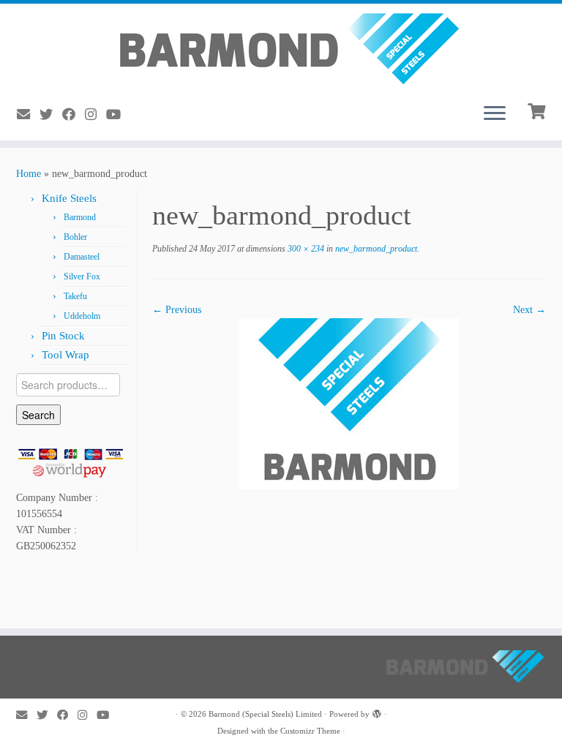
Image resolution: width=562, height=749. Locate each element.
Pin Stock (63, 336)
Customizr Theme (310, 730)
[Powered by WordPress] (377, 712)
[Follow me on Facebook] (73, 115)
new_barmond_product (375, 249)
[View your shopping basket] (538, 109)
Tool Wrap (65, 355)
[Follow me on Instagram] (95, 115)
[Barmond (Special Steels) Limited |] (281, 47)
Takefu (75, 296)
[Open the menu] (495, 114)
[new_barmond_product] (349, 402)
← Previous (176, 309)
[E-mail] (28, 115)
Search (38, 414)
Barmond (80, 217)
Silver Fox (82, 276)
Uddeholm (82, 316)
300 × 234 (304, 249)
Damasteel (82, 257)
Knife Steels (69, 198)
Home (28, 173)
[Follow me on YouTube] (118, 115)
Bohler (75, 237)
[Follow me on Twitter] (51, 115)
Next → (529, 309)
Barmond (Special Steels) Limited (265, 714)
